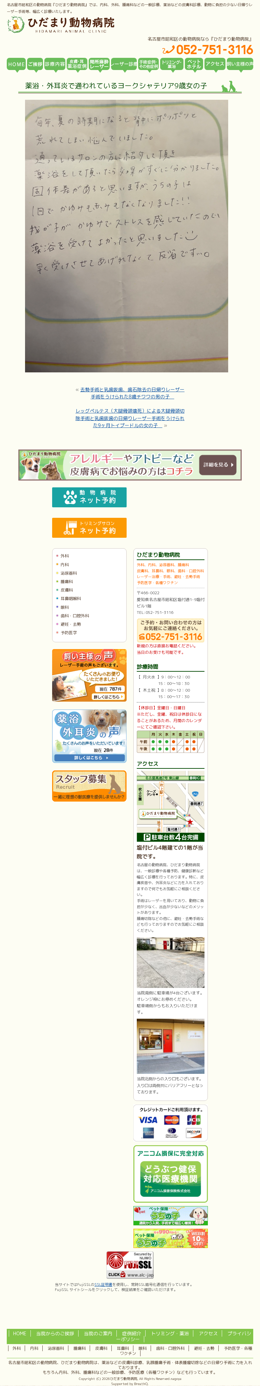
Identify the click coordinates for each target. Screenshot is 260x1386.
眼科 (65, 607)
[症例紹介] (148, 64)
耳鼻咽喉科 (71, 598)
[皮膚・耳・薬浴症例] (77, 64)
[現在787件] (89, 700)
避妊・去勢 (71, 624)
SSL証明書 (103, 1284)
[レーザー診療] (124, 64)
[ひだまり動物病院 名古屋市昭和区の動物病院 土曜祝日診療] (89, 24)
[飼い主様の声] (240, 64)
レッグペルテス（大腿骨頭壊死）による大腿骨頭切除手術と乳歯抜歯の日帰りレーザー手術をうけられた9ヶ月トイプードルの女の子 (130, 418)
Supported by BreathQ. (130, 1383)
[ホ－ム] (16, 64)
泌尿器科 (69, 573)
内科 (65, 565)
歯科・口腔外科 (75, 616)
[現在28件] (89, 761)
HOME (19, 1333)
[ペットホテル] (194, 64)
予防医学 (69, 633)
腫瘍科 (67, 581)
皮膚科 (67, 590)
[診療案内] (54, 64)
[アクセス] (214, 64)
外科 (65, 556)
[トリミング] (171, 64)
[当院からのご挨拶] (35, 64)
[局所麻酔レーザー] (99, 64)
